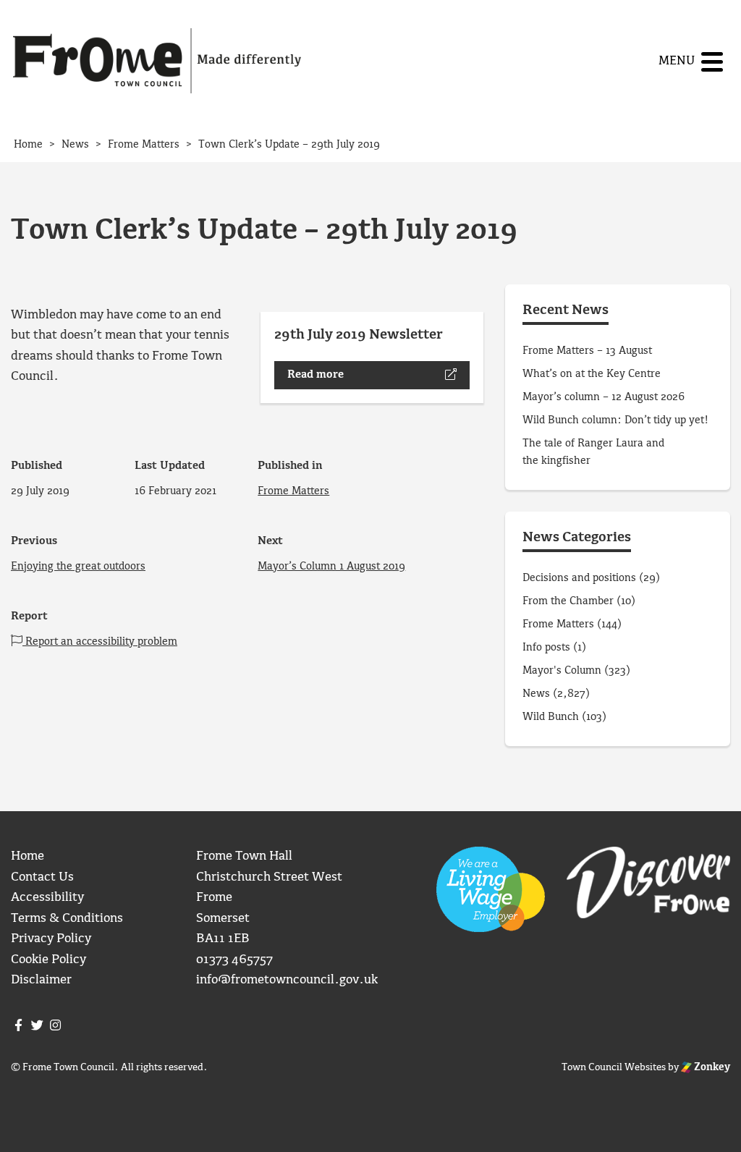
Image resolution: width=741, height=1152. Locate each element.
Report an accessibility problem (99, 642)
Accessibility (47, 898)
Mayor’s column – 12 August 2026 (603, 397)
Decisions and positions (579, 578)
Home (27, 856)
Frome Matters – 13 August (587, 351)
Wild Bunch (550, 717)
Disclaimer (41, 980)
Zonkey (711, 1067)
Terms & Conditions (67, 919)
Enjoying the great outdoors (78, 566)
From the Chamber (568, 601)
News (536, 694)
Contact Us (42, 877)
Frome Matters (293, 491)
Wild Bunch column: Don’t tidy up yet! (615, 420)
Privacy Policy (51, 939)
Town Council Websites (614, 1067)
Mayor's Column (561, 671)
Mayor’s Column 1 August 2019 (331, 566)
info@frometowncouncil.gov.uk (287, 980)
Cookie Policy (48, 960)
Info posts (546, 647)
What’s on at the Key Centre (591, 374)
